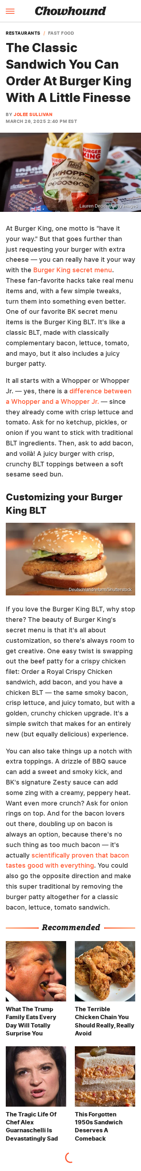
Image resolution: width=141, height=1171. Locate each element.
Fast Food (61, 33)
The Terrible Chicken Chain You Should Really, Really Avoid (104, 1021)
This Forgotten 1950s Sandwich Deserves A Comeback (99, 1126)
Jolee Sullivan (33, 114)
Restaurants (23, 33)
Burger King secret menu (72, 270)
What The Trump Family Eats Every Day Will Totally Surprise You (31, 1021)
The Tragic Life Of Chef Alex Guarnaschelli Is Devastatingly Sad (32, 1126)
